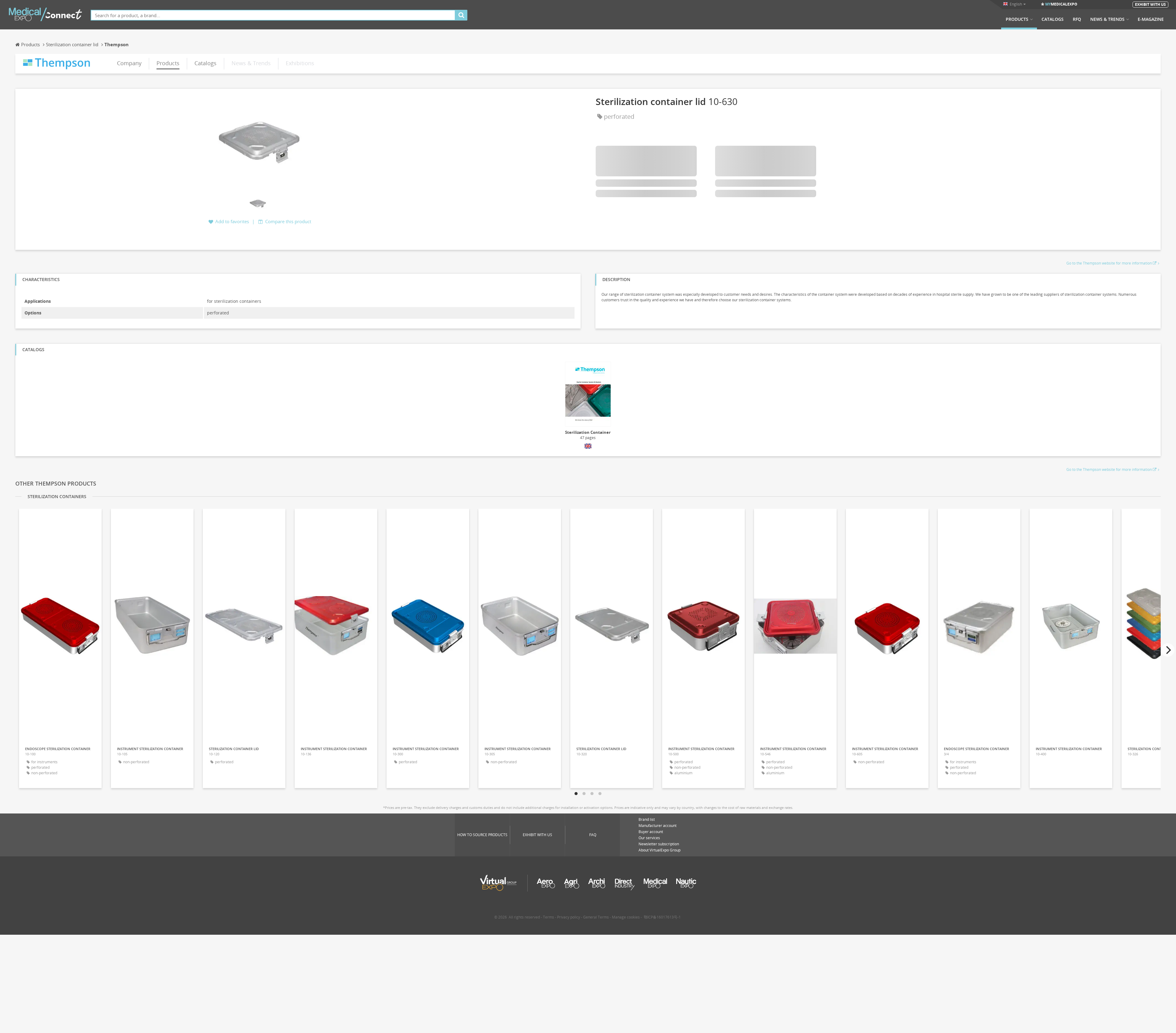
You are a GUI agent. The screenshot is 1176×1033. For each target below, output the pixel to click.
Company (129, 63)
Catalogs (1053, 19)
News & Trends (1107, 19)
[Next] (1167, 650)
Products (1017, 19)
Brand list (647, 819)
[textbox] (273, 15)
